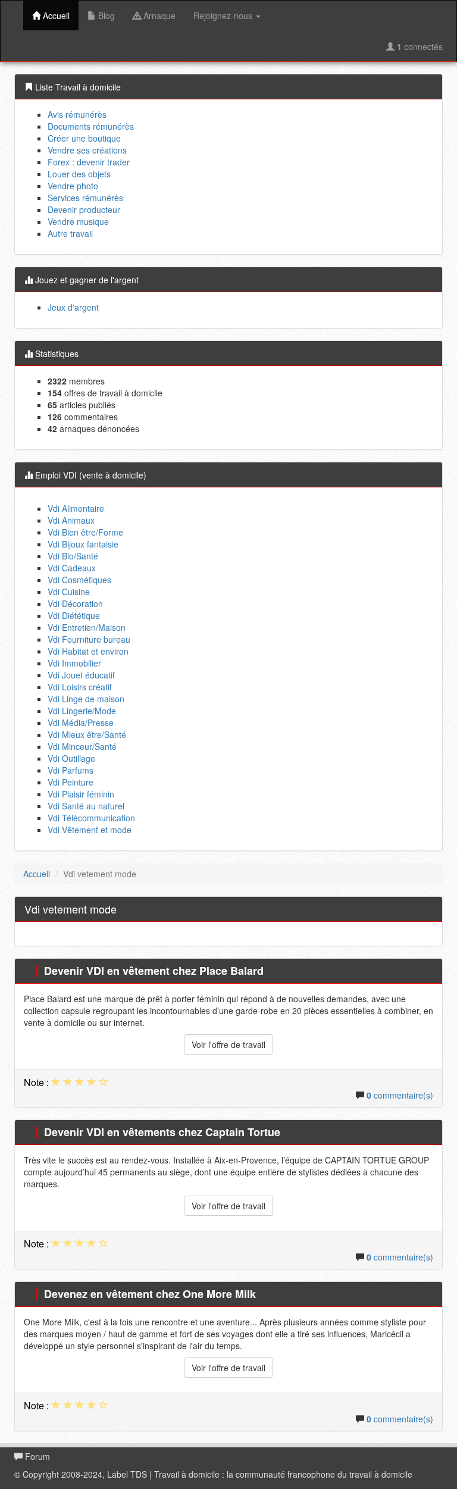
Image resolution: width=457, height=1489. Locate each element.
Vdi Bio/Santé (73, 556)
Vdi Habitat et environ (88, 651)
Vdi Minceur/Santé (82, 746)
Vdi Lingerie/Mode (82, 711)
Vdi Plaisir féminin (81, 794)
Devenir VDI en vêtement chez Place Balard (154, 970)
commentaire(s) (400, 1095)
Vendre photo (73, 186)
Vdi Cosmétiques (79, 580)
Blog (105, 15)
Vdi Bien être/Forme (85, 532)
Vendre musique (78, 221)
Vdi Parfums (70, 770)
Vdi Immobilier (74, 663)
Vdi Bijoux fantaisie (83, 544)
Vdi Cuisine (69, 592)
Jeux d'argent (73, 307)
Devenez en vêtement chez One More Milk (150, 1294)
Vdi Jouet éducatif (81, 675)
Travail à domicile (187, 1474)
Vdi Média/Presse (81, 722)
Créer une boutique (84, 138)
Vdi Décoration (75, 603)
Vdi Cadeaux (72, 568)
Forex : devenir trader (89, 162)
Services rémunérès (85, 198)
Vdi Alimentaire (76, 508)
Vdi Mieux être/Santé (87, 734)
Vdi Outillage (71, 758)
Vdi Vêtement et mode (90, 830)
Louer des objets (79, 174)
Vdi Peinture (70, 782)
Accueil (55, 15)
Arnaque (158, 15)
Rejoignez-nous (224, 15)
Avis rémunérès (77, 114)
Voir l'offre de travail (228, 1044)
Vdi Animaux (71, 520)
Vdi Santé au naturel (86, 806)
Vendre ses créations (87, 150)
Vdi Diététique (74, 615)
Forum (36, 1456)
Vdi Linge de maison (86, 699)
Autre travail (70, 233)
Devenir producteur (84, 209)
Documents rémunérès (91, 126)
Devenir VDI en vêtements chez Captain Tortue (162, 1132)
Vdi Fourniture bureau (89, 639)
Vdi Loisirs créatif (80, 687)
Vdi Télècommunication (91, 818)
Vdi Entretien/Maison (87, 627)
